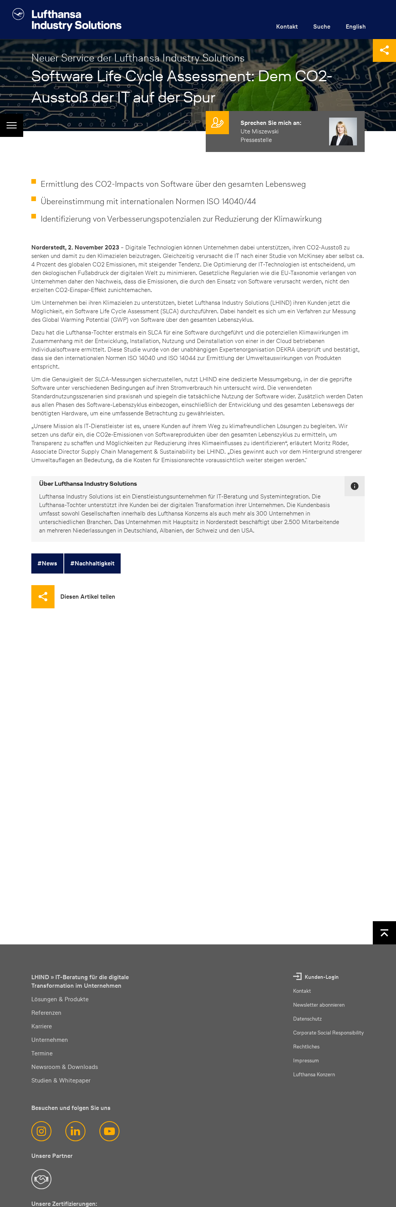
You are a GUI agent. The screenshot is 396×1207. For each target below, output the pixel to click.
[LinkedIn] (75, 1131)
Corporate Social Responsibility (328, 1032)
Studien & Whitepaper (60, 1080)
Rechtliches (306, 1046)
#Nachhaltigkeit (92, 563)
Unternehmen (49, 1040)
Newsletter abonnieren (319, 1005)
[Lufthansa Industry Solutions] (66, 19)
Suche (321, 26)
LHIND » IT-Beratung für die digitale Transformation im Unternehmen (80, 981)
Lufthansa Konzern (314, 1074)
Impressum (306, 1060)
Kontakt (287, 26)
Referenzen (46, 1013)
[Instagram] (41, 1131)
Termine (42, 1053)
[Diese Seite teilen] (384, 50)
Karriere (41, 1026)
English (356, 26)
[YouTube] (109, 1131)
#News (47, 563)
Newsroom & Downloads (64, 1067)
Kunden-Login (322, 977)
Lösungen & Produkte (60, 999)
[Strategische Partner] (41, 1179)
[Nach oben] (384, 932)
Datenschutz (307, 1019)
